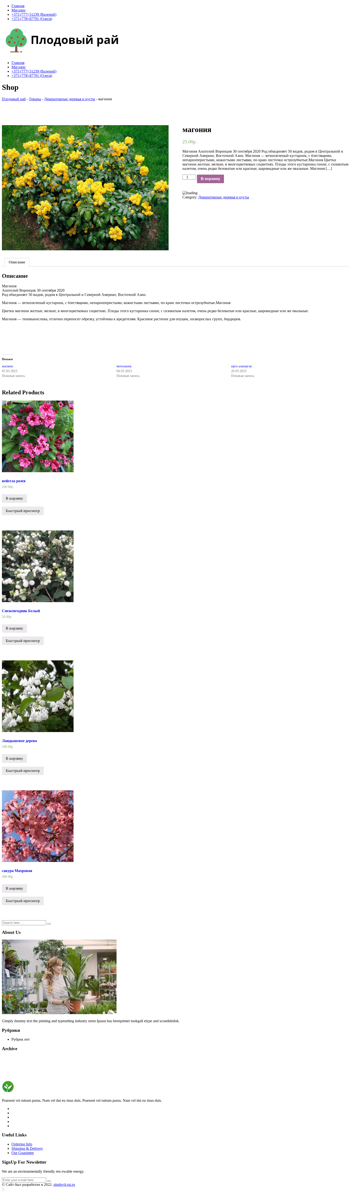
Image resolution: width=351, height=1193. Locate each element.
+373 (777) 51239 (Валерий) (33, 14)
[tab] (17, 262)
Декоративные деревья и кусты (223, 197)
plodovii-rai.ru (64, 1184)
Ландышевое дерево (19, 741)
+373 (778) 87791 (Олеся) (31, 19)
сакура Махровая (17, 871)
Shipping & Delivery (27, 1148)
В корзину (210, 179)
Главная (17, 6)
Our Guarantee (22, 1153)
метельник (124, 366)
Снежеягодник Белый (21, 611)
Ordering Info (21, 1144)
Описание (17, 262)
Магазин (18, 10)
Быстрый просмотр (23, 511)
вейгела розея (14, 481)
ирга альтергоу (241, 366)
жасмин (7, 366)
